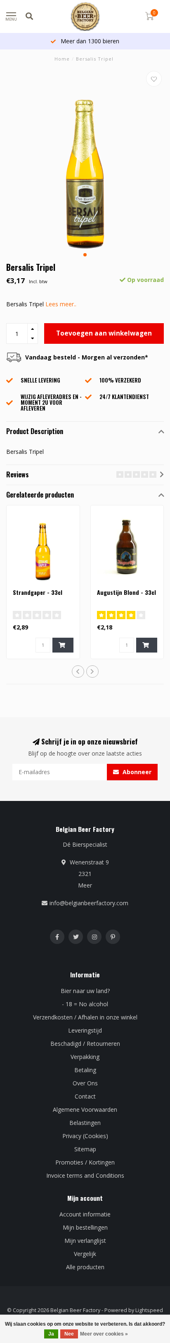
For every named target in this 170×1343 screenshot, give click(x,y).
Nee (69, 1334)
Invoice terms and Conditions (85, 1175)
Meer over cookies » (104, 1334)
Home (62, 59)
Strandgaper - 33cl (37, 592)
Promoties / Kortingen (85, 1162)
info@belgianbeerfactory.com (89, 903)
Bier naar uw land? (85, 991)
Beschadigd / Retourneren (85, 1043)
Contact (85, 1096)
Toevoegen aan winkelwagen (104, 333)
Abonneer (136, 772)
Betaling (85, 1070)
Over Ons (85, 1083)
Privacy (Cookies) (85, 1136)
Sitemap (85, 1149)
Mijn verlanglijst (85, 1240)
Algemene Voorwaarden (85, 1109)
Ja (51, 1334)
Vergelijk (85, 1254)
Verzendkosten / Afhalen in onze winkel (85, 1017)
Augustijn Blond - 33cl (126, 592)
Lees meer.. (60, 304)
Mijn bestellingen (85, 1227)
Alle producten (85, 1267)
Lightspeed (149, 1310)
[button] (85, 254)
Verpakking (85, 1057)
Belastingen (85, 1123)
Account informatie (85, 1214)
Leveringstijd (85, 1030)
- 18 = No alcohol (85, 1004)
